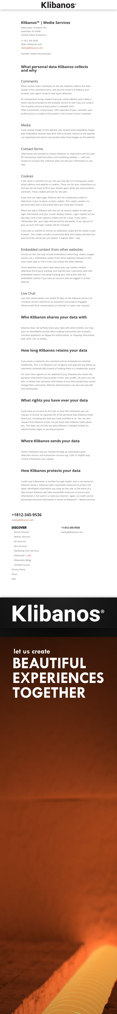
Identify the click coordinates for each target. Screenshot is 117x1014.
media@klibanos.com (32, 47)
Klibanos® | (22, 555)
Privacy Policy (18, 569)
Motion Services (22, 536)
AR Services (20, 541)
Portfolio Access (22, 564)
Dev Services (20, 546)
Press (14, 574)
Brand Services (21, 532)
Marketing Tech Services (26, 550)
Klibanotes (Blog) (22, 560)
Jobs (14, 578)
